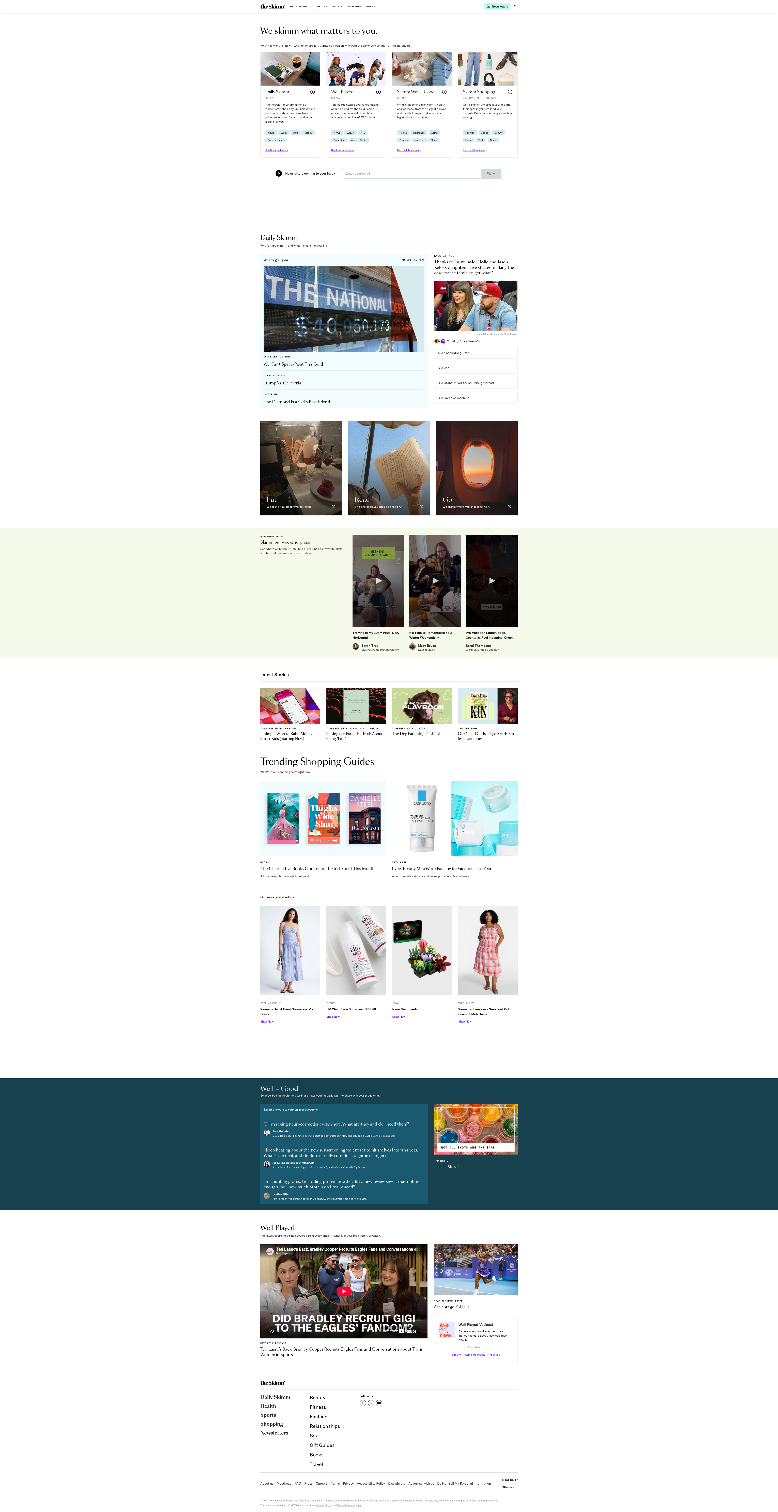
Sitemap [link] (508, 1487)
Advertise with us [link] (421, 1483)
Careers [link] (322, 1483)
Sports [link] (337, 6)
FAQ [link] (298, 1483)
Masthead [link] (284, 1483)
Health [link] (322, 6)
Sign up (491, 173)
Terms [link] (335, 1483)
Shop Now (267, 1021)
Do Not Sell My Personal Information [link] (464, 1483)
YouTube (494, 1354)
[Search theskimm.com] (515, 6)
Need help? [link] (510, 1479)
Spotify (456, 1354)
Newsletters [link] (274, 1433)
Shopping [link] (354, 6)
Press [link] (308, 1483)
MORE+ (370, 6)
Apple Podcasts (475, 1354)
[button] (290, 105)
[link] (272, 6)
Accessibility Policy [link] (371, 1483)
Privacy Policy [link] (324, 1505)
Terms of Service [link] (346, 1505)
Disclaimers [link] (396, 1483)
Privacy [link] (348, 1483)
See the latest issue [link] (276, 149)
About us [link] (267, 1483)
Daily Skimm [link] (298, 6)
